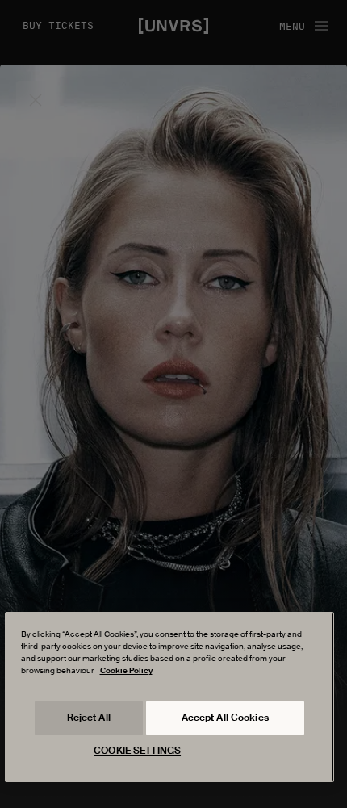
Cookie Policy (126, 670)
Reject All (89, 717)
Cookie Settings (137, 750)
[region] (170, 697)
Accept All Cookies (225, 717)
